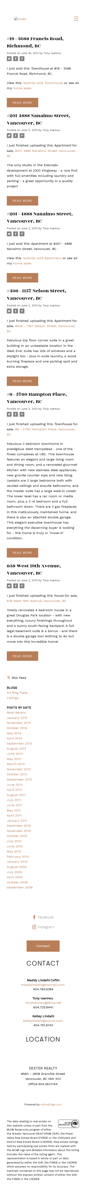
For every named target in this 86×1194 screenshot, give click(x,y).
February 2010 (18, 856)
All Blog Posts (17, 693)
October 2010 (17, 836)
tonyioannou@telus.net (43, 1003)
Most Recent (16, 712)
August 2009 (17, 867)
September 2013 (19, 743)
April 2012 (14, 790)
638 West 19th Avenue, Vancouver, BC (36, 601)
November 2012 (19, 769)
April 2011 (14, 815)
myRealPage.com (50, 1104)
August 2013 (16, 748)
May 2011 (14, 810)
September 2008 (20, 887)
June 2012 (15, 785)
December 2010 (19, 826)
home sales (22, 88)
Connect (43, 946)
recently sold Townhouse (43, 83)
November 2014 (19, 723)
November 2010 (19, 831)
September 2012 (19, 779)
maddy (26, 985)
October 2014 (17, 728)
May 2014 (14, 733)
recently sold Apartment (42, 258)
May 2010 (14, 851)
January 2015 (17, 718)
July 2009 (14, 872)
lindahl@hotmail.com (48, 985)
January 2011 (17, 821)
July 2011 (14, 800)
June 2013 (15, 754)
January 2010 (17, 862)
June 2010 (15, 846)
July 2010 (14, 841)
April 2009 (15, 877)
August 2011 (16, 795)
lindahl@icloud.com (47, 1021)
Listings (13, 698)
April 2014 (14, 738)
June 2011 (14, 805)
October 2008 (17, 882)
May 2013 (14, 759)
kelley (27, 1021)
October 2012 (17, 774)
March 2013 (16, 764)
